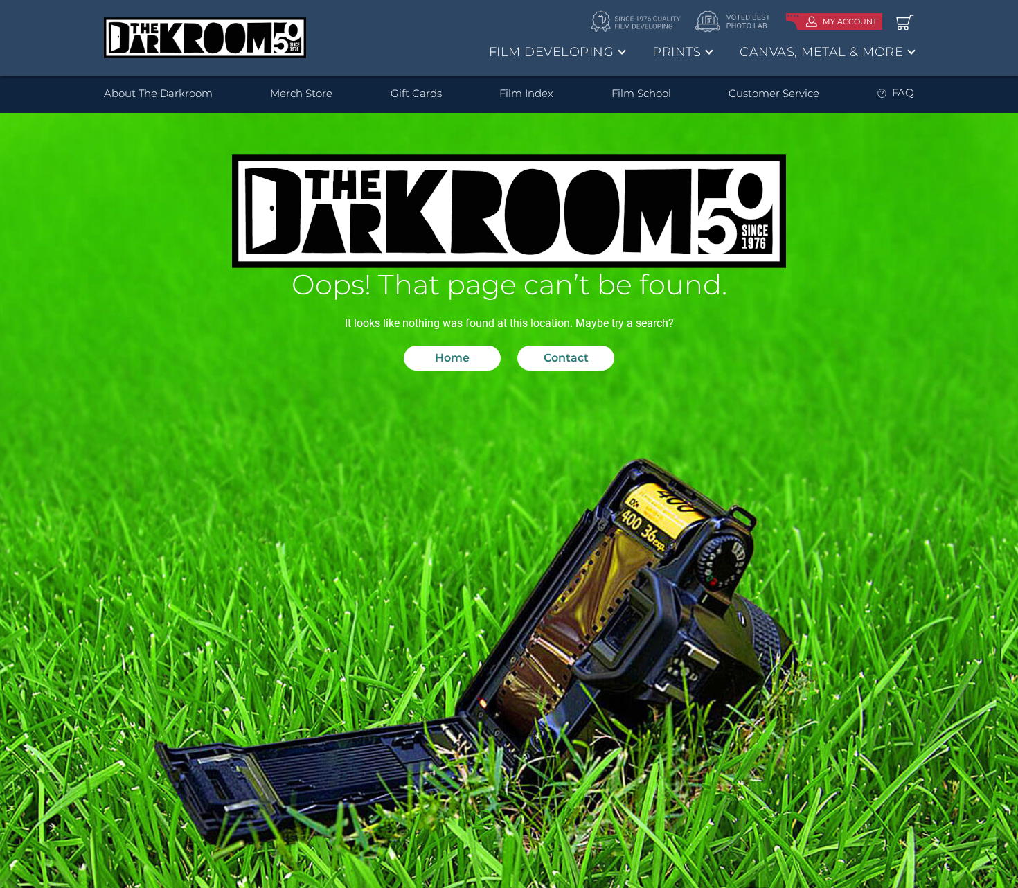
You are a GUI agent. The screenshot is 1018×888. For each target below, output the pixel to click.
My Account (850, 21)
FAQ (903, 92)
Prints (676, 52)
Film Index (526, 93)
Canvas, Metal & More (821, 52)
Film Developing (551, 52)
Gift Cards (416, 93)
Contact (566, 357)
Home (452, 357)
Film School (641, 93)
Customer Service (774, 93)
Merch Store (301, 93)
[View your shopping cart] (905, 22)
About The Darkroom (158, 93)
